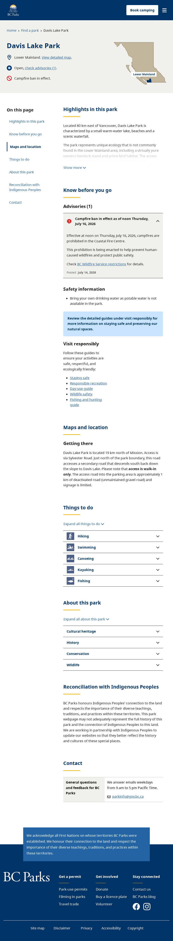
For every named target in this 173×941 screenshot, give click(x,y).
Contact (15, 202)
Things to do (19, 159)
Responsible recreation (88, 383)
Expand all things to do (82, 524)
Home (11, 30)
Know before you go (25, 134)
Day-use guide (81, 388)
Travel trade (69, 904)
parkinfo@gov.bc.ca (128, 796)
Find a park (30, 30)
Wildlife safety (81, 394)
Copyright (135, 928)
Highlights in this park (27, 121)
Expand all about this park (85, 619)
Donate (102, 889)
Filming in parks (72, 896)
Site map (38, 928)
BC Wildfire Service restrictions (101, 264)
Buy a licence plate (111, 896)
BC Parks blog (144, 896)
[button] (164, 10)
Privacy (86, 928)
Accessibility (111, 928)
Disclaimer (62, 928)
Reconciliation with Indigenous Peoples (25, 187)
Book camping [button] (142, 10)
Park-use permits (73, 889)
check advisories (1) (40, 68)
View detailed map (56, 57)
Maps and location (25, 146)
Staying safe (79, 378)
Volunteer (104, 904)
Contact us (142, 889)
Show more (73, 167)
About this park (21, 172)
